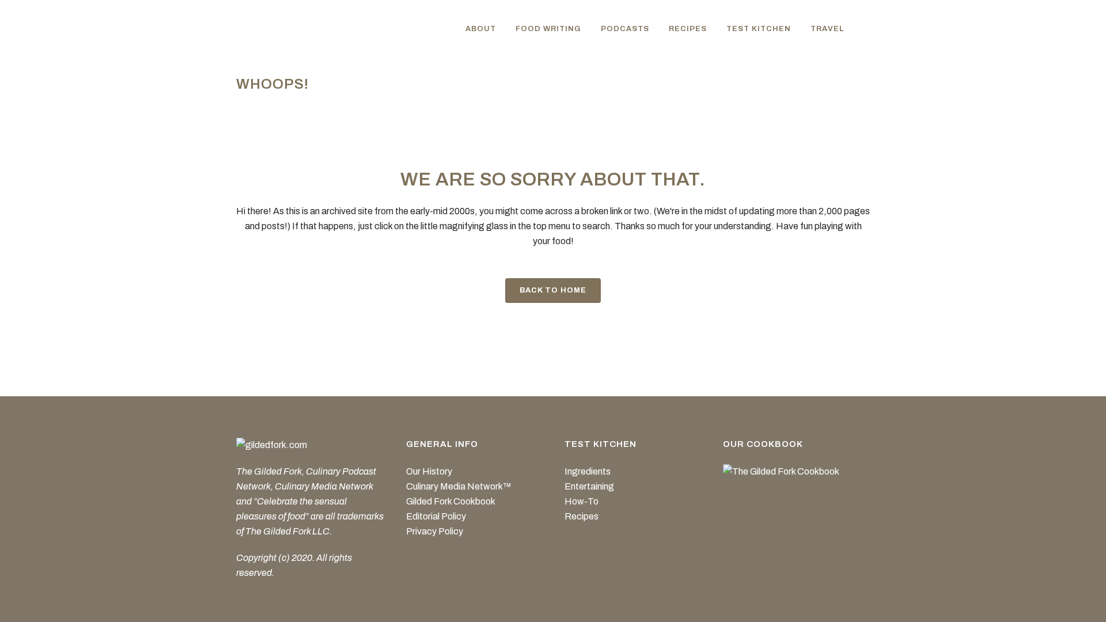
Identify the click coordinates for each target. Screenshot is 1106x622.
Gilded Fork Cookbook (450, 501)
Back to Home (553, 290)
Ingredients (588, 471)
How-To (582, 501)
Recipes (582, 516)
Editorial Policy (436, 516)
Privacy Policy (434, 531)
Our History (429, 471)
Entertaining (589, 486)
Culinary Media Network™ (459, 486)
